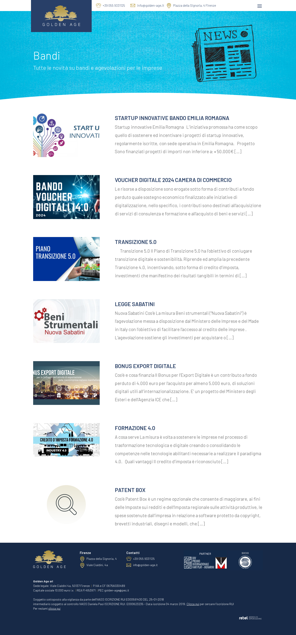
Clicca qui (193, 604)
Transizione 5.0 (135, 242)
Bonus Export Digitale (145, 366)
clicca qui (54, 608)
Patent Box (130, 490)
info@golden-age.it (150, 5)
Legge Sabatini (135, 304)
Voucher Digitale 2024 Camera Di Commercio (173, 180)
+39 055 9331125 (114, 5)
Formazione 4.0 (135, 428)
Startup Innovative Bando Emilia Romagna (172, 118)
